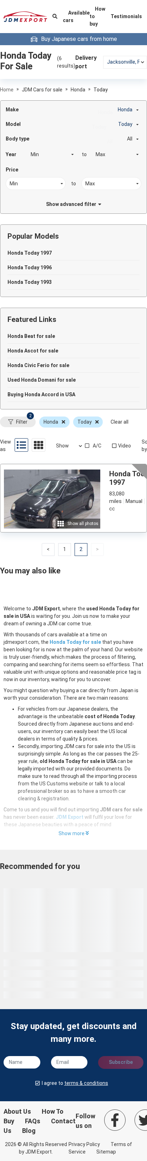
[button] (48, 549)
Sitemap (106, 1152)
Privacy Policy (84, 1144)
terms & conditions (86, 1083)
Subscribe (121, 1062)
